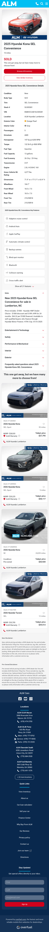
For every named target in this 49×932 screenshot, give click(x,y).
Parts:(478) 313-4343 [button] (26, 742)
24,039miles (41, 553)
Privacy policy (24, 838)
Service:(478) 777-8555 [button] (26, 739)
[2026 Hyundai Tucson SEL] (24, 589)
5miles (43, 490)
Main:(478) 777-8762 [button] (26, 736)
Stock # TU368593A (10, 547)
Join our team (23, 851)
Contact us (24, 844)
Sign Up (24, 904)
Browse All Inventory (24, 71)
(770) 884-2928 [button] (26, 756)
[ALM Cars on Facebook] (19, 698)
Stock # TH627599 (9, 610)
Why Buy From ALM (24, 824)
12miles (42, 616)
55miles (42, 427)
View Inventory (24, 792)
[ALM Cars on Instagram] (30, 698)
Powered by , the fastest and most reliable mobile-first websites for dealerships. (24, 920)
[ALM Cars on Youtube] (24, 698)
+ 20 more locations (24, 777)
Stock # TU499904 (9, 484)
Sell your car (24, 811)
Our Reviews (24, 831)
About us (24, 798)
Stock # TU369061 (9, 421)
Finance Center (24, 818)
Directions (24, 857)
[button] (37, 3)
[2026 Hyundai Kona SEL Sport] (24, 400)
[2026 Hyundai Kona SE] (24, 526)
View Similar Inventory (24, 78)
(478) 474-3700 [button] (26, 721)
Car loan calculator (24, 805)
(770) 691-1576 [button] (26, 770)
